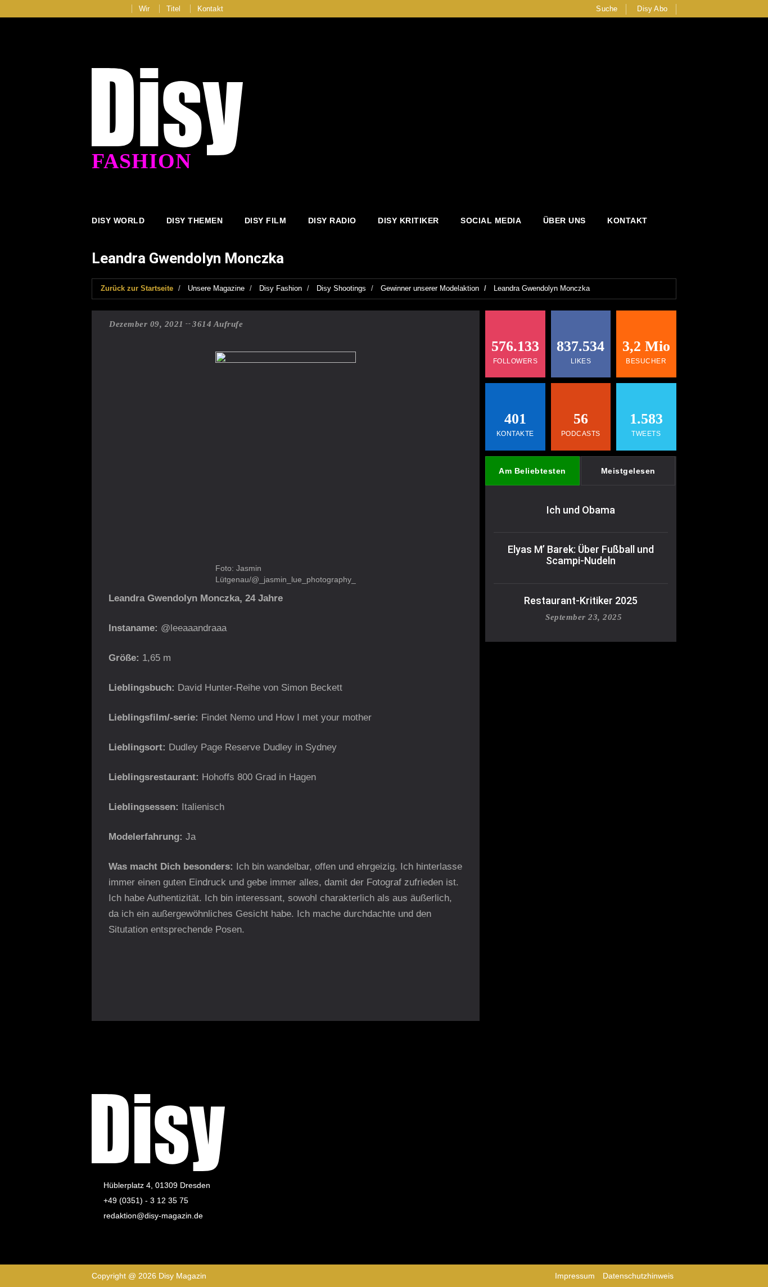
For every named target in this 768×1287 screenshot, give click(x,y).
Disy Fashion (280, 288)
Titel (173, 8)
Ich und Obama (580, 510)
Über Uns (564, 220)
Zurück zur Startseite (137, 288)
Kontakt (210, 8)
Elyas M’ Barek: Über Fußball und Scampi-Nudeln (581, 554)
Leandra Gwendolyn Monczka (542, 288)
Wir (144, 8)
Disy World (118, 220)
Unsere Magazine (216, 288)
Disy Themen (194, 220)
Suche (606, 8)
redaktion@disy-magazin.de (153, 1215)
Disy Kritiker (408, 220)
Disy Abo (652, 8)
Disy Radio (332, 220)
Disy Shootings (341, 288)
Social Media (490, 220)
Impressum (575, 1275)
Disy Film (266, 220)
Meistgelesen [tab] (628, 470)
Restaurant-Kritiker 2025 (581, 600)
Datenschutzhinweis (638, 1275)
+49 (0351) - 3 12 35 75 (145, 1200)
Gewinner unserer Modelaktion (430, 288)
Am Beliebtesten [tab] (532, 470)
